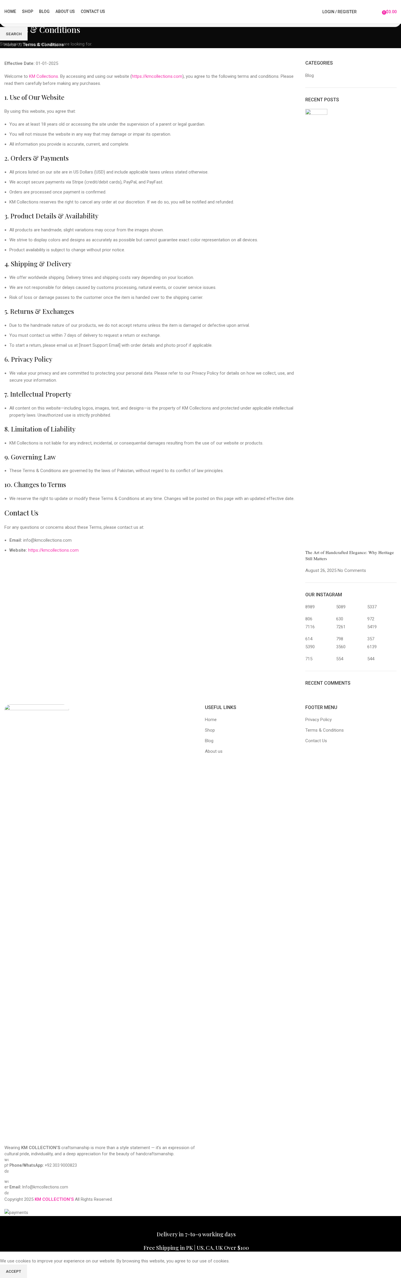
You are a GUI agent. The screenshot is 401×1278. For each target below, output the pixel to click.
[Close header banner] (7, 1223)
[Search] (365, 12)
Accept (13, 1271)
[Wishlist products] (375, 12)
